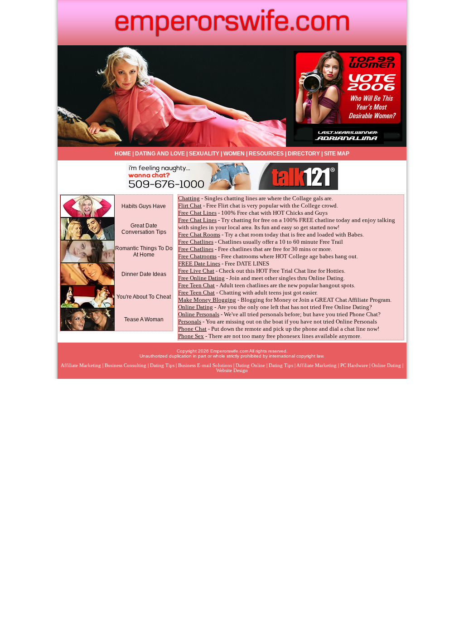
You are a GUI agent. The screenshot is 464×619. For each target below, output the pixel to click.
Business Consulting (125, 365)
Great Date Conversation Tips (143, 228)
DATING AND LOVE (160, 153)
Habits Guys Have (143, 206)
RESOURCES (266, 153)
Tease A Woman (144, 319)
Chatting (189, 198)
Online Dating (195, 307)
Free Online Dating (201, 278)
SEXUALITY (204, 153)
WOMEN (234, 153)
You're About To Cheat (143, 297)
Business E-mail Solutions (205, 365)
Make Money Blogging (207, 299)
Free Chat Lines (197, 212)
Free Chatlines (195, 241)
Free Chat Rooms (199, 234)
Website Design (232, 370)
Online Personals (198, 314)
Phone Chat (192, 328)
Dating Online (250, 365)
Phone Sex (191, 336)
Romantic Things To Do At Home (144, 251)
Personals (189, 321)
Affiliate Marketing (81, 365)
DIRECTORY (304, 153)
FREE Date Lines (199, 263)
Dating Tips (162, 365)
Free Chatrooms (197, 256)
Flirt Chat (190, 205)
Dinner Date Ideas (143, 274)
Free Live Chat (196, 270)
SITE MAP (336, 153)
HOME (123, 153)
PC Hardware (354, 365)
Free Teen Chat (196, 285)
